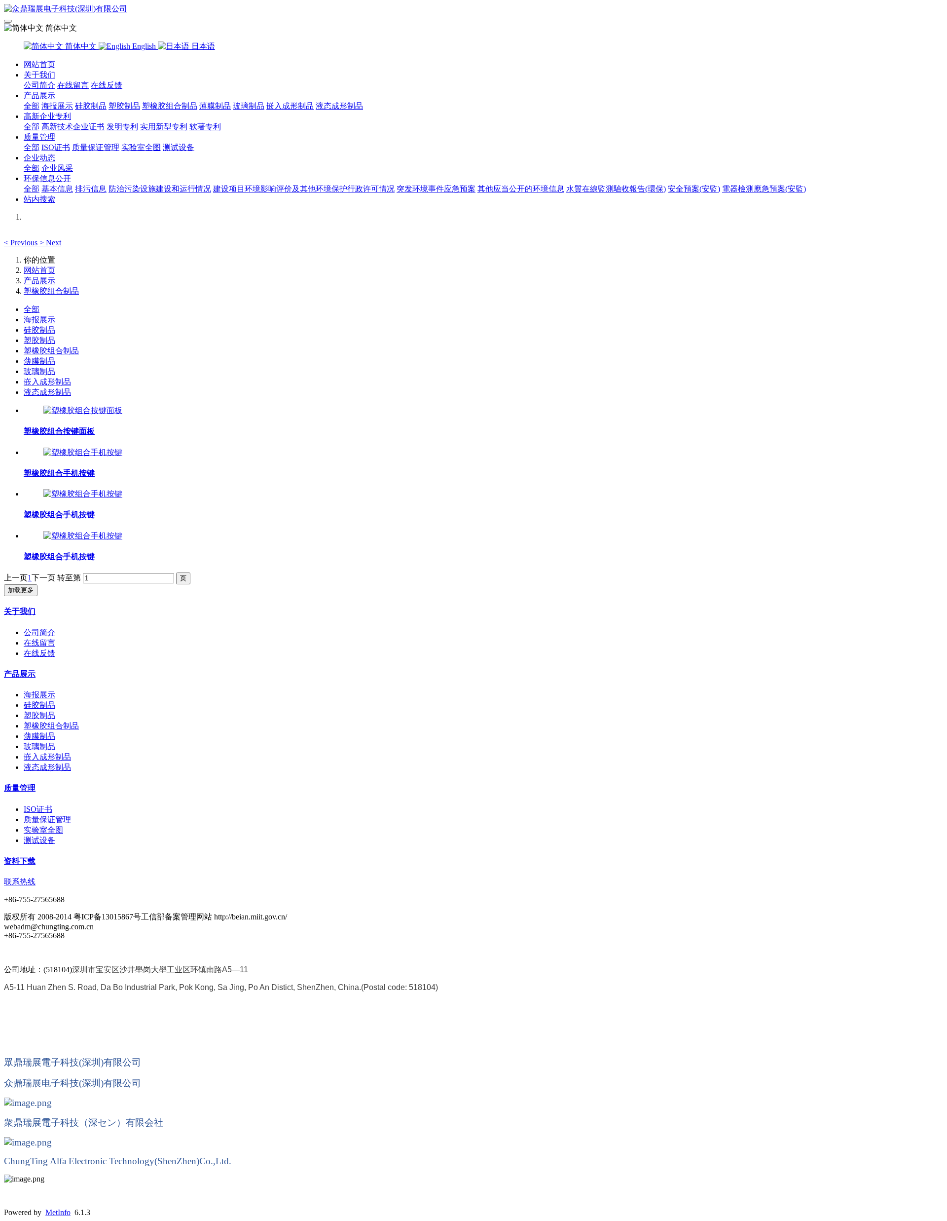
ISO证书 (55, 147)
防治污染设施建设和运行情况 (160, 189)
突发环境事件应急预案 (436, 189)
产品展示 (39, 95)
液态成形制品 (339, 106)
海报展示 (57, 106)
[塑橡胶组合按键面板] (82, 410)
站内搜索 (39, 199)
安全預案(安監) (694, 189)
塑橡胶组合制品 (169, 106)
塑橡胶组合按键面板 (59, 431)
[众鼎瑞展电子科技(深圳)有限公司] (473, 9)
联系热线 (20, 882)
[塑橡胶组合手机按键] (82, 452)
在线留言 (73, 85)
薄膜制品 (215, 106)
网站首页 (39, 64)
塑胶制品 (124, 106)
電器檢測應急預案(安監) (764, 189)
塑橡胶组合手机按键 (59, 473)
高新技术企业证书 (73, 126)
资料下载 (20, 861)
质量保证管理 (95, 147)
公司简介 (39, 85)
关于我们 (39, 75)
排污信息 (91, 189)
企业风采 (57, 168)
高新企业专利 (47, 116)
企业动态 (39, 157)
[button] (21, 242)
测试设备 (178, 147)
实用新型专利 (163, 126)
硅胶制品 (91, 106)
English (144, 46)
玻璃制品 (248, 106)
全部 (31, 106)
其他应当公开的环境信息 (520, 189)
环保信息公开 (47, 178)
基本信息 (57, 189)
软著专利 (205, 126)
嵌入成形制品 (290, 106)
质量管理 (39, 137)
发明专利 (122, 126)
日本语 (202, 46)
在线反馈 (106, 85)
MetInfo (58, 1212)
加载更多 (21, 590)
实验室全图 (141, 147)
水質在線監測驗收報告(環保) (616, 189)
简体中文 (81, 46)
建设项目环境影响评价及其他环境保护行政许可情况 (304, 189)
